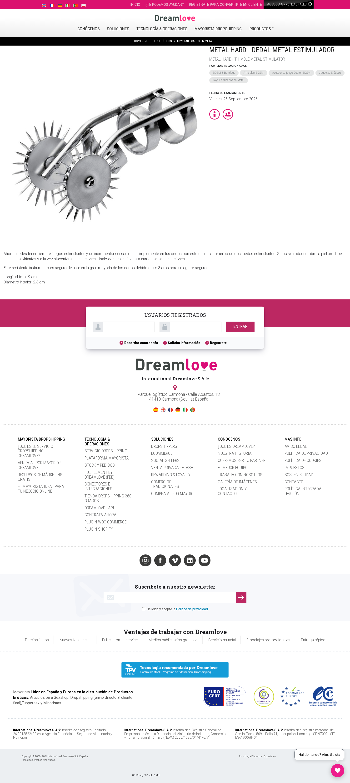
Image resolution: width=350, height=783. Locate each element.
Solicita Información (184, 343)
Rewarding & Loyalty (170, 474)
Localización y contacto (232, 491)
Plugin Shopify (99, 529)
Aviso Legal (296, 446)
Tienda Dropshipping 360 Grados (108, 498)
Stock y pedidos (100, 465)
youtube (204, 560)
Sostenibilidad (299, 474)
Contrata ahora (100, 514)
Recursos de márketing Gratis (40, 477)
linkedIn (190, 560)
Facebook (160, 560)
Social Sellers (165, 460)
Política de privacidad (306, 453)
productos (260, 28)
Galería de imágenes (237, 481)
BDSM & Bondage (224, 72)
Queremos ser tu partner (241, 460)
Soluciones (118, 28)
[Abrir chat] (337, 770)
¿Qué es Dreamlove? (236, 446)
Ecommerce (161, 453)
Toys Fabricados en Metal (228, 80)
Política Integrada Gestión (303, 491)
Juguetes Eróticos (330, 72)
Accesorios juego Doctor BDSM (291, 72)
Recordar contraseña (141, 343)
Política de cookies (303, 460)
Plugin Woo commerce (105, 521)
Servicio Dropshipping (106, 450)
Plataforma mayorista (107, 457)
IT (185, 409)
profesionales (287, 4)
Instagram (145, 560)
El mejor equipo (233, 467)
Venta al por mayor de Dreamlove (39, 465)
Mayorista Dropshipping (218, 28)
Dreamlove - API (99, 507)
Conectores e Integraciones (98, 486)
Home (138, 41)
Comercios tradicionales (165, 484)
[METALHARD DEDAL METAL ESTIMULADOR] (104, 143)
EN (163, 409)
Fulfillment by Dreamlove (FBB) (100, 475)
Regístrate (218, 343)
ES (155, 409)
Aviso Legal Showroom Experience (257, 756)
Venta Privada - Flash (172, 467)
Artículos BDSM (254, 72)
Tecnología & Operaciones (161, 28)
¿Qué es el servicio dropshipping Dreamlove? (35, 451)
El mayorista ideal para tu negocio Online (41, 489)
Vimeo (175, 560)
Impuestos (295, 467)
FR (170, 409)
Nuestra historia (235, 453)
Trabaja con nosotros (240, 474)
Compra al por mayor (171, 493)
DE (177, 409)
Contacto (294, 481)
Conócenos (88, 28)
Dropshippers (164, 446)
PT (192, 409)
